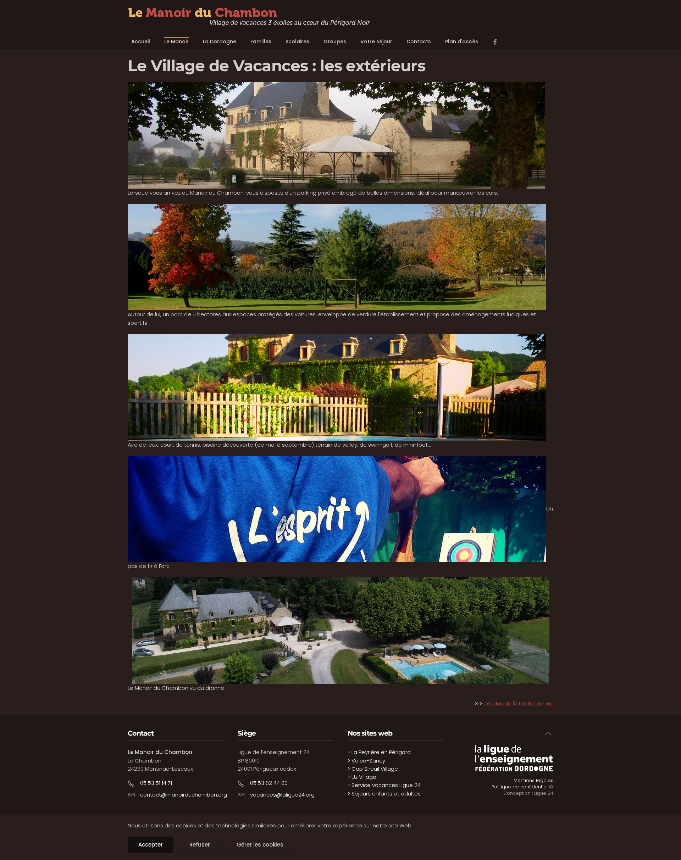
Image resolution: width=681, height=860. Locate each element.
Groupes (334, 41)
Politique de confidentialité (522, 786)
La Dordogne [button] (219, 41)
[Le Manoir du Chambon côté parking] (336, 135)
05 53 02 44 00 (269, 783)
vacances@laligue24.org (282, 794)
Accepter (150, 844)
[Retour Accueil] (249, 17)
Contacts (418, 41)
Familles (260, 41)
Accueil (140, 41)
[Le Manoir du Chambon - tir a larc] (337, 508)
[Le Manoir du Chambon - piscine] (337, 386)
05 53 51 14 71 (156, 783)
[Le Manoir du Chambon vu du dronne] (340, 630)
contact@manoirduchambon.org (183, 794)
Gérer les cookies (260, 844)
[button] (548, 733)
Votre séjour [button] (376, 41)
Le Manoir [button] (176, 41)
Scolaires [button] (297, 41)
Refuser (199, 844)
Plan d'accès (461, 41)
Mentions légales (533, 780)
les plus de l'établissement (518, 703)
